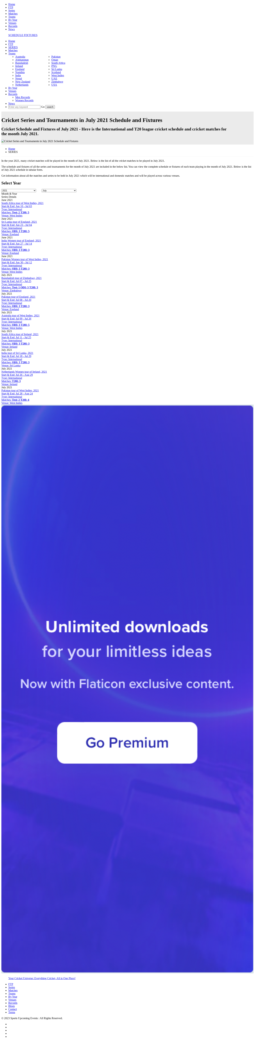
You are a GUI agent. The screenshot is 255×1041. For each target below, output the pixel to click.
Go (43, 106)
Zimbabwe (57, 81)
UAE (54, 78)
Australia (20, 56)
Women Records (24, 100)
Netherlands (21, 84)
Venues (12, 23)
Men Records (22, 97)
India (18, 75)
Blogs (11, 1006)
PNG (54, 66)
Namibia (20, 72)
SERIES (13, 47)
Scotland (56, 72)
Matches (13, 13)
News (11, 29)
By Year (12, 19)
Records (12, 26)
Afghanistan (22, 59)
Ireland (19, 66)
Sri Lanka (56, 69)
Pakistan (56, 56)
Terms (11, 1012)
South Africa (58, 62)
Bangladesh (21, 62)
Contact (12, 1009)
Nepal (18, 78)
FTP (10, 7)
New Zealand (22, 81)
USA (54, 84)
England (19, 69)
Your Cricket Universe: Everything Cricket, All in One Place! (41, 978)
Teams (11, 16)
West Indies (57, 75)
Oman (54, 59)
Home (11, 4)
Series (11, 10)
